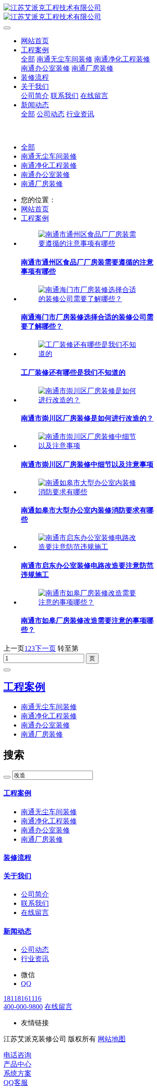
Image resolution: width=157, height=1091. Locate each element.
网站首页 (35, 40)
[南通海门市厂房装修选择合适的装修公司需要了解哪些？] (87, 298)
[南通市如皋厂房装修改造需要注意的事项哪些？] (87, 602)
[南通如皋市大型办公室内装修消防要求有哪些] (87, 492)
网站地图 (112, 1039)
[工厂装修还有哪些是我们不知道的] (87, 353)
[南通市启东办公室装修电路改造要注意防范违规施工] (87, 547)
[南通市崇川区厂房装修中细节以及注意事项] (87, 445)
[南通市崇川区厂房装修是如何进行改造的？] (87, 400)
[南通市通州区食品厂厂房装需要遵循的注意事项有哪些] (87, 243)
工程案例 (35, 218)
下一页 (45, 648)
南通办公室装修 (45, 174)
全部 (28, 59)
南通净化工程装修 (49, 165)
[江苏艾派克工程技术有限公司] (78, 12)
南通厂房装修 (42, 183)
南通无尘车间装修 (49, 156)
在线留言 (58, 1006)
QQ (26, 983)
